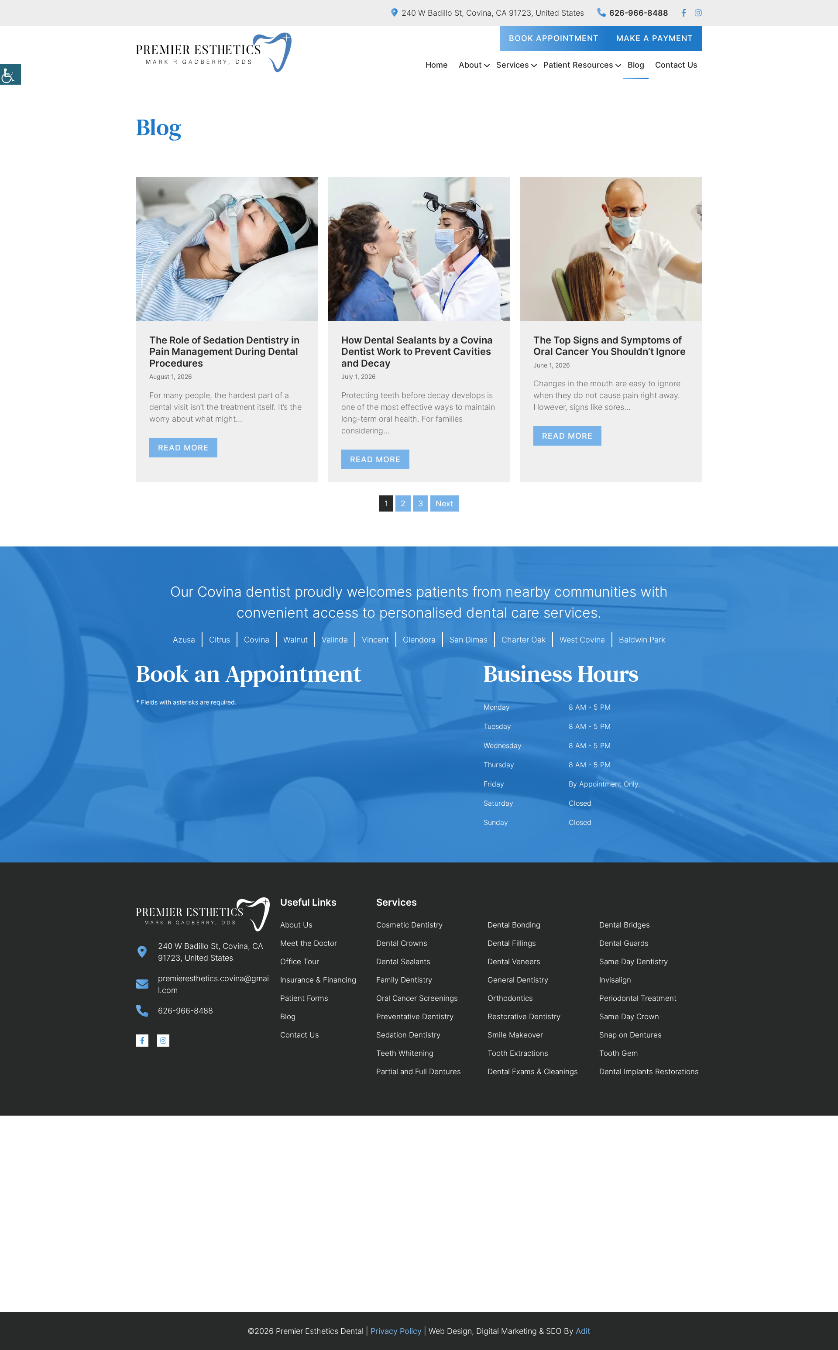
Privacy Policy (396, 1331)
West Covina (582, 639)
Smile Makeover (515, 1035)
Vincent (375, 639)
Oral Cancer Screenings (417, 998)
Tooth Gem (618, 1053)
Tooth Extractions (518, 1053)
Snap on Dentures (630, 1035)
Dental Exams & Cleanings (533, 1071)
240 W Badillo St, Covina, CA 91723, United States (493, 12)
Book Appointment (554, 38)
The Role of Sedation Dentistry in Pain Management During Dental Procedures (224, 351)
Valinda (335, 639)
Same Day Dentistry (633, 961)
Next (444, 503)
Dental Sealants (403, 961)
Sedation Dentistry (408, 1035)
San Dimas (469, 639)
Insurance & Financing (318, 980)
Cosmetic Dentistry (409, 925)
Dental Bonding (514, 925)
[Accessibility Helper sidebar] (10, 74)
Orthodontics (510, 998)
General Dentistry (518, 980)
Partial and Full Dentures (418, 1071)
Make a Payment (654, 38)
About (470, 64)
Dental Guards (624, 943)
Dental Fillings (512, 943)
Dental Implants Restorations (649, 1071)
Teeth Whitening (404, 1053)
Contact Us (676, 64)
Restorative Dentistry (524, 1016)
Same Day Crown (629, 1016)
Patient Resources (578, 64)
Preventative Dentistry (414, 1016)
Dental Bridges (624, 925)
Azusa (184, 639)
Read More (183, 447)
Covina (256, 639)
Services (512, 64)
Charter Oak (523, 639)
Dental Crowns (401, 943)
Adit (583, 1331)
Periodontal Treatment (638, 998)
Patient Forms (304, 998)
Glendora (419, 639)
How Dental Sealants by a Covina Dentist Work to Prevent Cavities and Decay (417, 351)
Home (437, 64)
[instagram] (698, 13)
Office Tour (299, 961)
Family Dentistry (404, 980)
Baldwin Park (642, 639)
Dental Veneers (514, 961)
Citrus (219, 639)
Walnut (295, 639)
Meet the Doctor (308, 943)
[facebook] (683, 13)
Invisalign (615, 980)
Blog (636, 64)
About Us (296, 925)
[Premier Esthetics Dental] (214, 53)
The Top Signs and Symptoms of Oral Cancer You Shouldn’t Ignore (609, 345)
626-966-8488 (638, 12)
